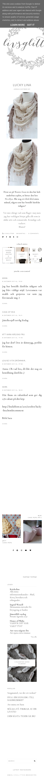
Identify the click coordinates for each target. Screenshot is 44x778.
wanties (21, 233)
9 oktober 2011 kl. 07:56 (12, 364)
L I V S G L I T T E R (18, 775)
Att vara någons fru (13, 334)
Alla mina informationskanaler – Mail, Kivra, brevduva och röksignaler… (22, 596)
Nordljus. (9, 199)
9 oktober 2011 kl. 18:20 (12, 390)
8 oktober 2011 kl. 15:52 (12, 281)
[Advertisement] (22, 483)
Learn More (17, 24)
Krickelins (15, 589)
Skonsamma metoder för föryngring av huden (21, 608)
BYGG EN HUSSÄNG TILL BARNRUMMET (20, 699)
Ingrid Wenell (16, 604)
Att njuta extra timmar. (20, 633)
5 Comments (33, 233)
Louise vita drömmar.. (14, 361)
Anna (5, 278)
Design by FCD (31, 775)
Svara (4, 303)
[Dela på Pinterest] (10, 237)
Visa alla (34, 637)
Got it (31, 24)
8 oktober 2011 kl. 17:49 (12, 337)
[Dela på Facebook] (6, 237)
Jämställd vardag (18, 614)
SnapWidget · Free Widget (30, 577)
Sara (4, 387)
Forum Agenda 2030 (19, 616)
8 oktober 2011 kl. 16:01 (12, 315)
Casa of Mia (8, 312)
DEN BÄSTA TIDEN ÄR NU (21, 716)
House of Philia (17, 621)
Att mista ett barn (15, 704)
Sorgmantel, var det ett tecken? (21, 693)
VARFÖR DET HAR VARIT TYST (19, 624)
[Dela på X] (3, 237)
